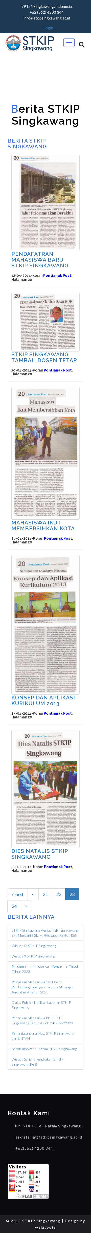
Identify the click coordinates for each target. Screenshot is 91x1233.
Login (48, 27)
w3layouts (45, 1227)
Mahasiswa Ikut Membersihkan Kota (43, 525)
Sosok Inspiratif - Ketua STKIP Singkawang (44, 1049)
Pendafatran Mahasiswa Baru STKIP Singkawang (40, 260)
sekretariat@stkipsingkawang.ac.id (48, 1137)
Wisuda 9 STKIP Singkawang (33, 956)
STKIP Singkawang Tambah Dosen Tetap (44, 357)
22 (58, 894)
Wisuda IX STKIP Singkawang (34, 946)
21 (45, 894)
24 (14, 906)
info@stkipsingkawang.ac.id (47, 18)
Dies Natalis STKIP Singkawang (39, 854)
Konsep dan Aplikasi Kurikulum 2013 (43, 700)
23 (72, 894)
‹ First (18, 894)
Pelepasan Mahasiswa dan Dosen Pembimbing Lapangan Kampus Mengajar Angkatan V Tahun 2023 (42, 987)
